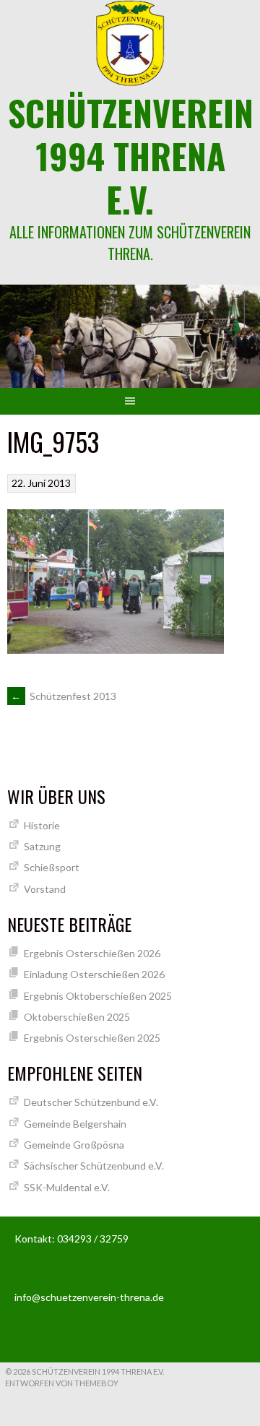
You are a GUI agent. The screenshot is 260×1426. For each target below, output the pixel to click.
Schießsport (51, 867)
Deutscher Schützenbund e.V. (91, 1102)
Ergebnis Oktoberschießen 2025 (98, 996)
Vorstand (45, 889)
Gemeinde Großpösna (74, 1144)
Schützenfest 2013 (63, 696)
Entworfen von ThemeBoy (61, 1383)
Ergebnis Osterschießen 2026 (92, 953)
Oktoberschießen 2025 (77, 1017)
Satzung (42, 846)
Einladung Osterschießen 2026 (94, 974)
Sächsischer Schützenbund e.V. (94, 1165)
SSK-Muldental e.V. (67, 1187)
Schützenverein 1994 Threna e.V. (131, 156)
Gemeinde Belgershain (75, 1124)
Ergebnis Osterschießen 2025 (92, 1038)
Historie (42, 825)
